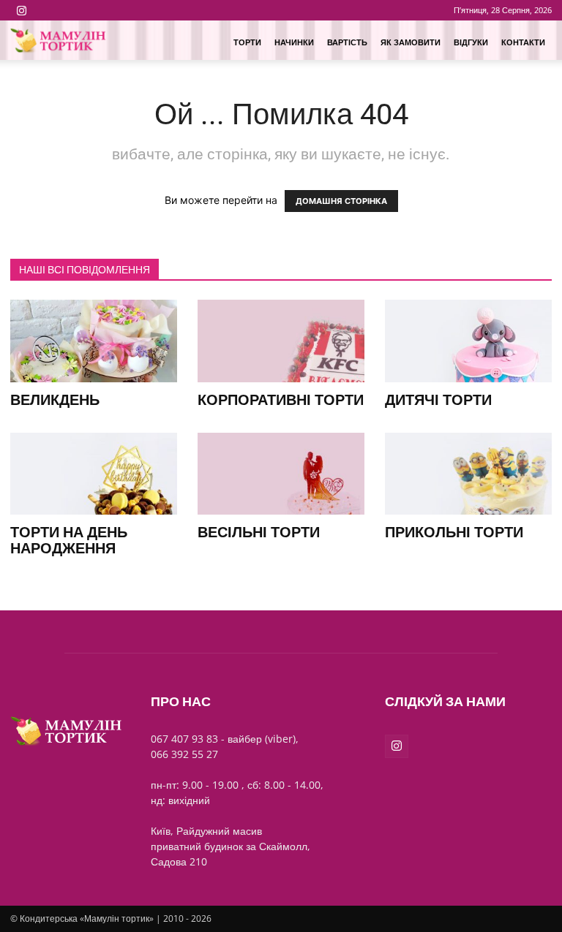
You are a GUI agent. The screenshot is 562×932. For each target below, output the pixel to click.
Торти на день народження (68, 540)
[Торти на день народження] (93, 474)
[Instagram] (21, 10)
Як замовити (411, 42)
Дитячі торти (438, 400)
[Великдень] (93, 341)
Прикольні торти (454, 532)
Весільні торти (259, 532)
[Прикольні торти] (468, 474)
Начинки (294, 42)
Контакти (523, 42)
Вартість (347, 42)
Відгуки (471, 42)
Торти (247, 42)
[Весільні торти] (281, 474)
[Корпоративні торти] (281, 341)
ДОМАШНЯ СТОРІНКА (341, 201)
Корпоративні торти (281, 400)
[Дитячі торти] (468, 341)
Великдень (55, 400)
